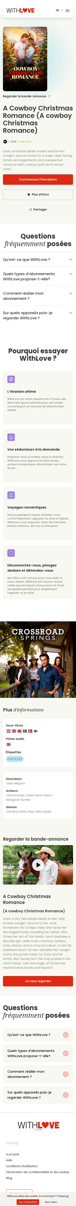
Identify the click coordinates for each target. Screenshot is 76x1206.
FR (57, 10)
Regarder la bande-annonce (24, 96)
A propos (12, 1154)
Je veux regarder (38, 981)
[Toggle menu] (67, 9)
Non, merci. (51, 1202)
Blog (9, 1178)
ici (67, 1196)
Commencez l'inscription (38, 179)
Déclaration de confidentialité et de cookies (37, 1172)
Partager (40, 209)
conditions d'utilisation (22, 1166)
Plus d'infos (40, 194)
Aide (9, 1160)
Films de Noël (14, 758)
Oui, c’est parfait (28, 1202)
